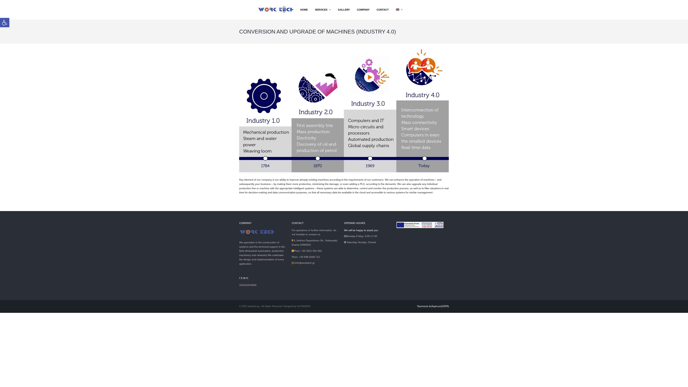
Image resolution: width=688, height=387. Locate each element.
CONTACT (383, 9)
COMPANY (363, 9)
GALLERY (344, 9)
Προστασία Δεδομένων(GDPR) (433, 306)
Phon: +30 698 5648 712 (306, 256)
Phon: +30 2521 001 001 (308, 250)
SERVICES (321, 9)
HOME (304, 9)
